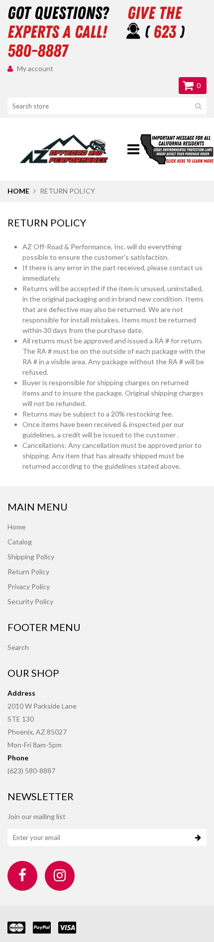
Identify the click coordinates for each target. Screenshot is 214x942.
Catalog (19, 541)
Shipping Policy (30, 556)
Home (18, 191)
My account (35, 68)
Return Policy (28, 571)
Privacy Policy (28, 586)
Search (18, 647)
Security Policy (30, 601)
